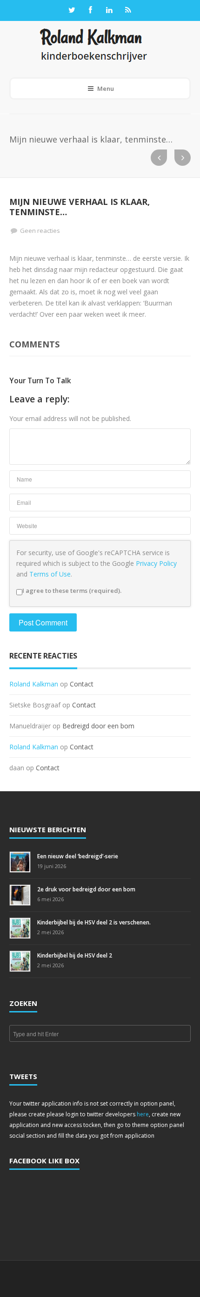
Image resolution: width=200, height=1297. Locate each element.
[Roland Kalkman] (93, 44)
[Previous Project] (159, 157)
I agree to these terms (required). (71, 590)
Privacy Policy (156, 563)
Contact (81, 683)
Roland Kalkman (33, 683)
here (143, 1114)
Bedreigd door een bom (98, 725)
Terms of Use (50, 574)
